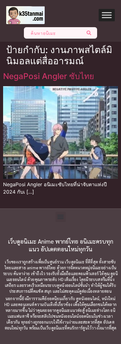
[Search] (90, 33)
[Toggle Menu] (107, 15)
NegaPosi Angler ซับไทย (48, 76)
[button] (61, 217)
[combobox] (53, 33)
